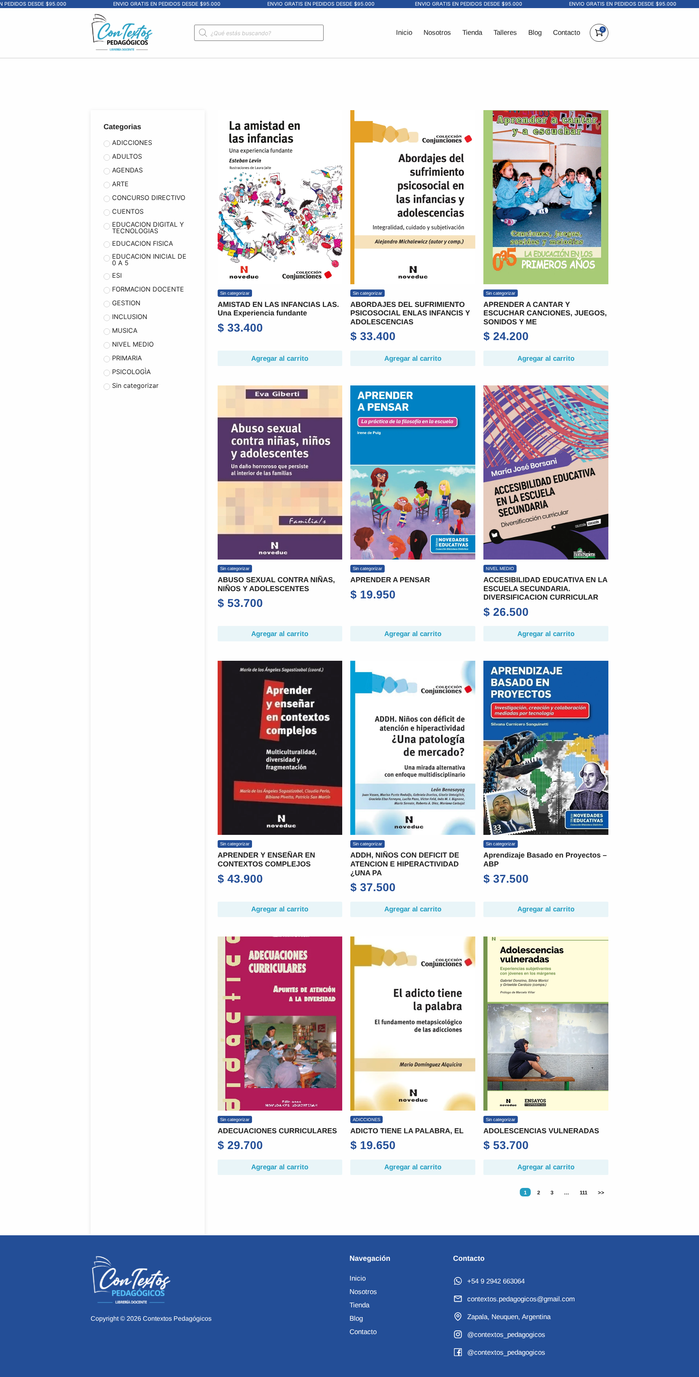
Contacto (566, 32)
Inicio (404, 32)
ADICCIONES (366, 1119)
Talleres (505, 32)
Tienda (472, 32)
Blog (535, 32)
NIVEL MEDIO (500, 568)
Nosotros (437, 32)
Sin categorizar (235, 293)
